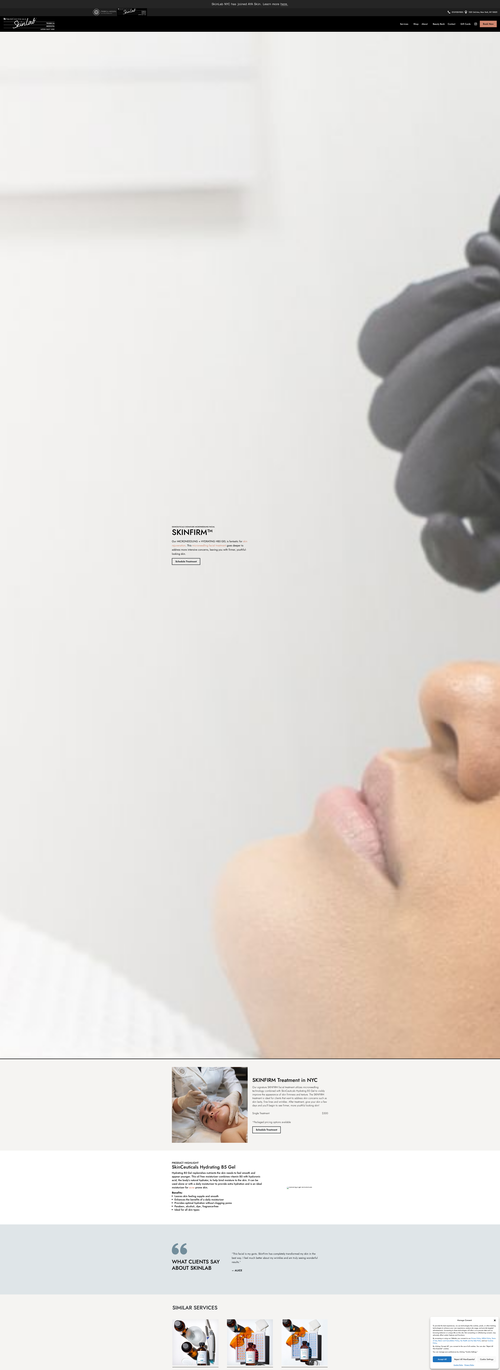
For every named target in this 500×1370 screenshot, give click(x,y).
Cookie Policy (458, 1365)
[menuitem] (405, 24)
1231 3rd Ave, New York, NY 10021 (483, 12)
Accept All (442, 1359)
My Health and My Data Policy (470, 1341)
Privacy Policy (476, 1338)
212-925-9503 (457, 12)
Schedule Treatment (186, 561)
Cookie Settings (486, 1359)
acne (192, 1187)
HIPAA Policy (486, 1338)
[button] (494, 1320)
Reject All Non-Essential (464, 1359)
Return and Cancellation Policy (448, 1341)
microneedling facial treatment (209, 545)
